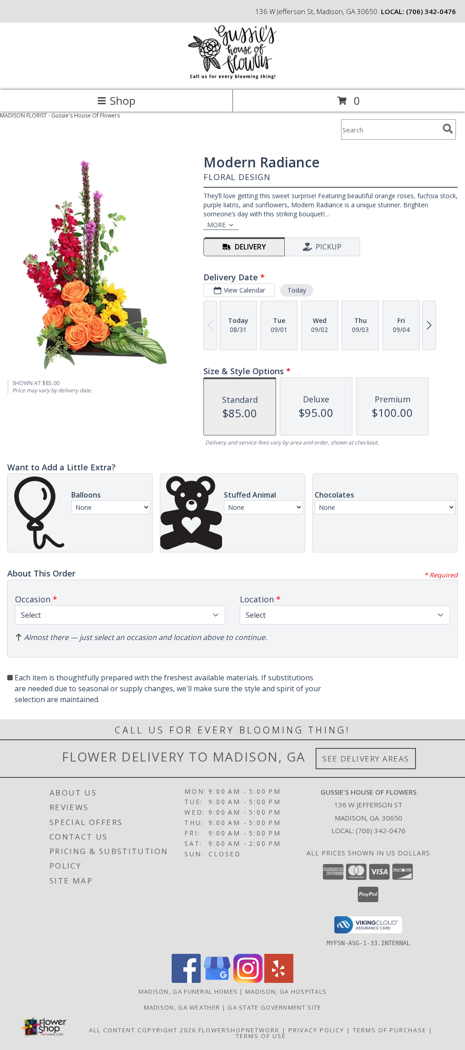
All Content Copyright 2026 (142, 1030)
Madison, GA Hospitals (285, 991)
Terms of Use (261, 1036)
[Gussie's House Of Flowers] (232, 77)
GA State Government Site (274, 1007)
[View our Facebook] (186, 980)
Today (296, 290)
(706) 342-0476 (431, 11)
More (216, 224)
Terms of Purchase (389, 1030)
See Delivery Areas (365, 758)
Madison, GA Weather (182, 1007)
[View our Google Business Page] (217, 980)
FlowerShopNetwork (239, 1030)
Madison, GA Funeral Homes (188, 991)
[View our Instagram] (247, 980)
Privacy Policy (316, 1030)
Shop (122, 100)
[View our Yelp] (278, 980)
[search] (447, 128)
